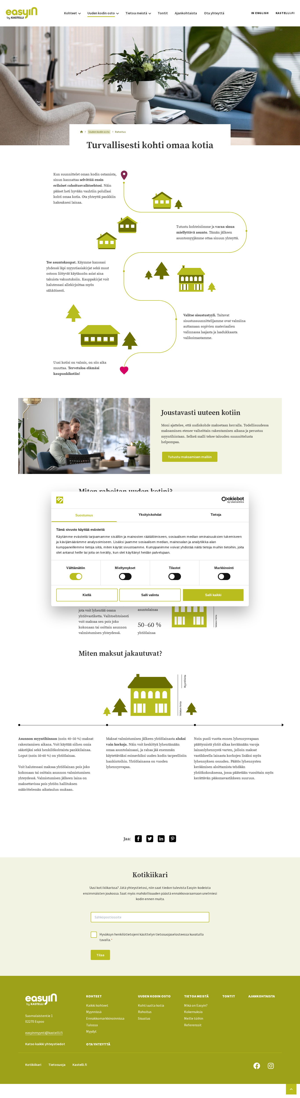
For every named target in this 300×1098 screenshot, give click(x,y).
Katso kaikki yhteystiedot (45, 1044)
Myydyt (91, 1031)
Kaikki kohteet (97, 1005)
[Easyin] (21, 13)
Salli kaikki (213, 595)
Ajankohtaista (261, 996)
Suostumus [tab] (84, 515)
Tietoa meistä (196, 996)
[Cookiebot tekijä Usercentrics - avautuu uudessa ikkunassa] (225, 500)
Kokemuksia (193, 1012)
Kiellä (87, 595)
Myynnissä (93, 1012)
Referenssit (193, 1025)
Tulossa (92, 1025)
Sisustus (144, 1018)
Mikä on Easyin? (196, 1005)
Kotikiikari (33, 1064)
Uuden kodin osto (154, 996)
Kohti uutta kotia (151, 1005)
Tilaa (100, 955)
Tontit (228, 996)
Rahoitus (145, 1012)
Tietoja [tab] (216, 514)
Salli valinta (150, 595)
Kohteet (94, 996)
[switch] (125, 576)
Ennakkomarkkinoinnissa (105, 1018)
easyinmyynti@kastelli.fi (44, 1032)
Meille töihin (193, 1018)
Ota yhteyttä (98, 1044)
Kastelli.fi (285, 13)
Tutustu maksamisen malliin (190, 457)
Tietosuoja (56, 1064)
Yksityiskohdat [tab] (150, 514)
